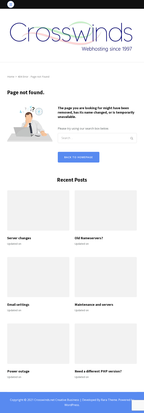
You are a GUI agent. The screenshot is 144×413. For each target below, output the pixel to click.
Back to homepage (78, 157)
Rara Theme (109, 400)
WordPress (71, 405)
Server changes (19, 238)
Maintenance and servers (94, 304)
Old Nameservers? (89, 238)
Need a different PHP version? (98, 371)
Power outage (18, 371)
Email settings (18, 304)
